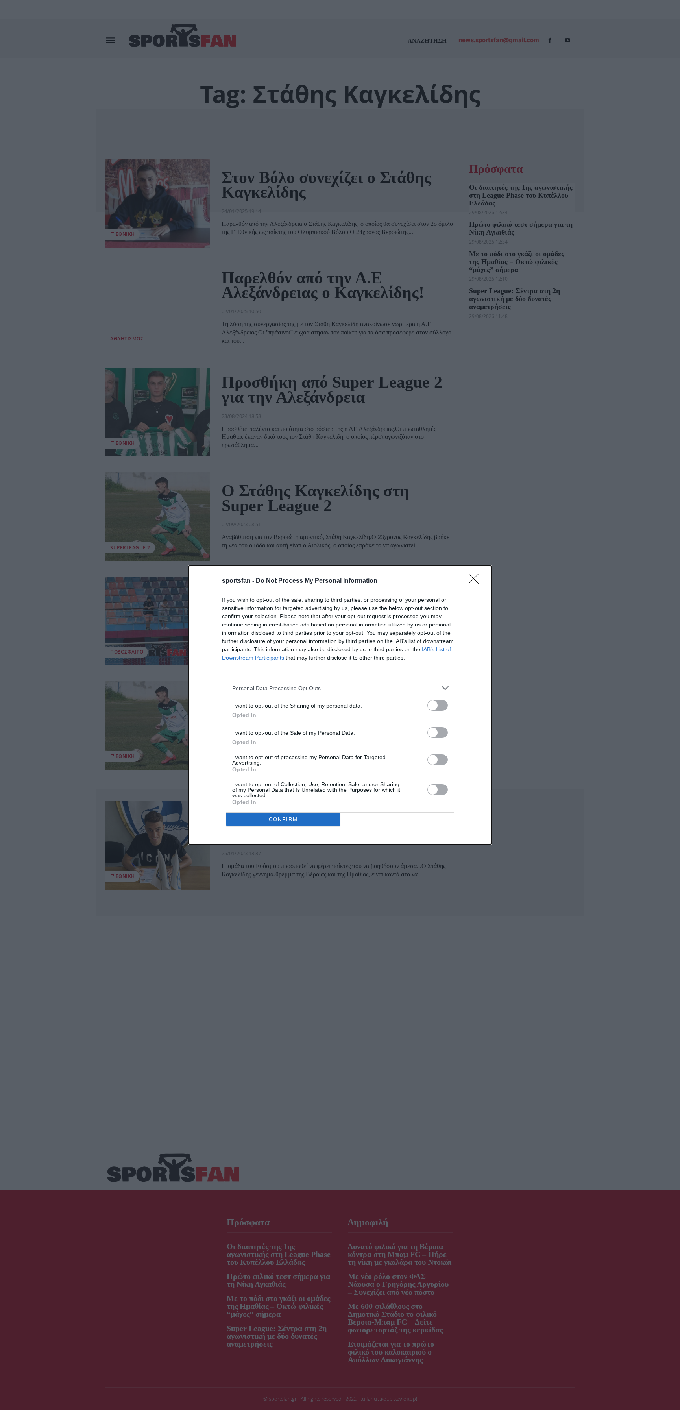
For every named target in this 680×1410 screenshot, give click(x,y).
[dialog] (340, 705)
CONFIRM (283, 819)
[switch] (437, 705)
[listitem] (340, 688)
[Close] (476, 581)
